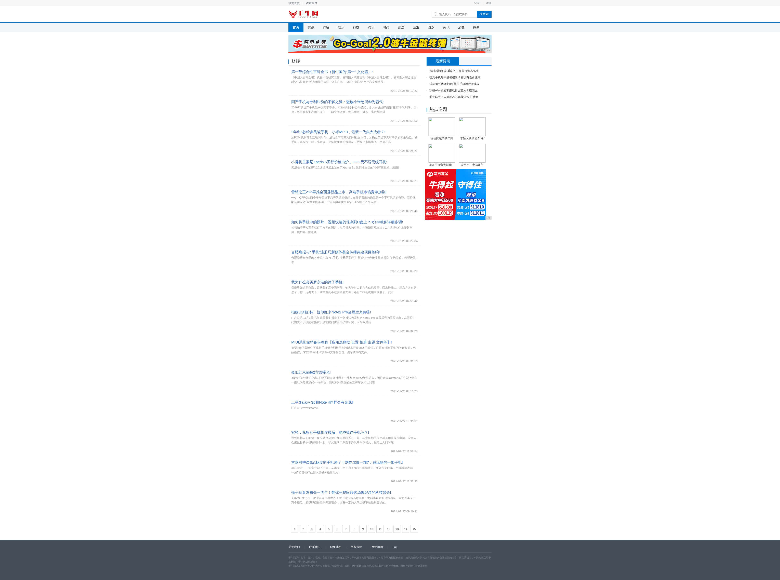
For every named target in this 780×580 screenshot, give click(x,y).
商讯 (446, 27)
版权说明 (356, 547)
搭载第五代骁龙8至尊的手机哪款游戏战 (454, 83)
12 (388, 529)
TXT (395, 547)
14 (405, 529)
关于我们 (294, 547)
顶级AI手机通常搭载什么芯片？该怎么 (453, 90)
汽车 (371, 27)
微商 (476, 27)
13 (397, 529)
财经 (326, 27)
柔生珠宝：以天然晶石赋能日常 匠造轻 (454, 96)
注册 (489, 3)
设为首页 (294, 3)
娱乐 (341, 27)
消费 (461, 27)
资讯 (311, 27)
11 (380, 529)
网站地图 (377, 547)
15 (414, 529)
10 (371, 529)
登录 (477, 3)
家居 (401, 27)
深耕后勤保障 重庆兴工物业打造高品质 (454, 70)
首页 (296, 27)
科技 (356, 27)
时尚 (386, 27)
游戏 (431, 27)
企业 (416, 27)
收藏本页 (311, 3)
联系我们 (315, 547)
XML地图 (335, 547)
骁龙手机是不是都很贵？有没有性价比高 (455, 77)
